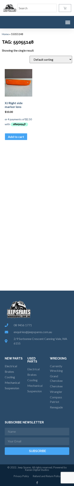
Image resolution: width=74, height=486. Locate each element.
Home (5, 34)
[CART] (65, 8)
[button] (68, 22)
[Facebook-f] (37, 482)
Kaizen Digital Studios (37, 469)
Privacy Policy (21, 476)
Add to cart (16, 136)
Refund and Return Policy (47, 476)
